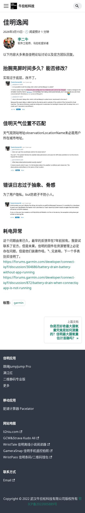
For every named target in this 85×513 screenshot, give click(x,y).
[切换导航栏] (6, 6)
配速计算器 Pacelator (18, 408)
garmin (19, 303)
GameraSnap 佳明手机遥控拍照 (26, 451)
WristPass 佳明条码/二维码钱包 (25, 457)
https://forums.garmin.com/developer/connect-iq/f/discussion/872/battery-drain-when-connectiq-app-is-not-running (41, 282)
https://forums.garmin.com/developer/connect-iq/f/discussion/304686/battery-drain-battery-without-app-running (39, 266)
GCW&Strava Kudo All (19, 438)
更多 (6, 385)
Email (7, 480)
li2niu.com (11, 431)
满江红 (8, 373)
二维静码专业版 (14, 379)
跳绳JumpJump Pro (17, 366)
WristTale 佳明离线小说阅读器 (24, 444)
